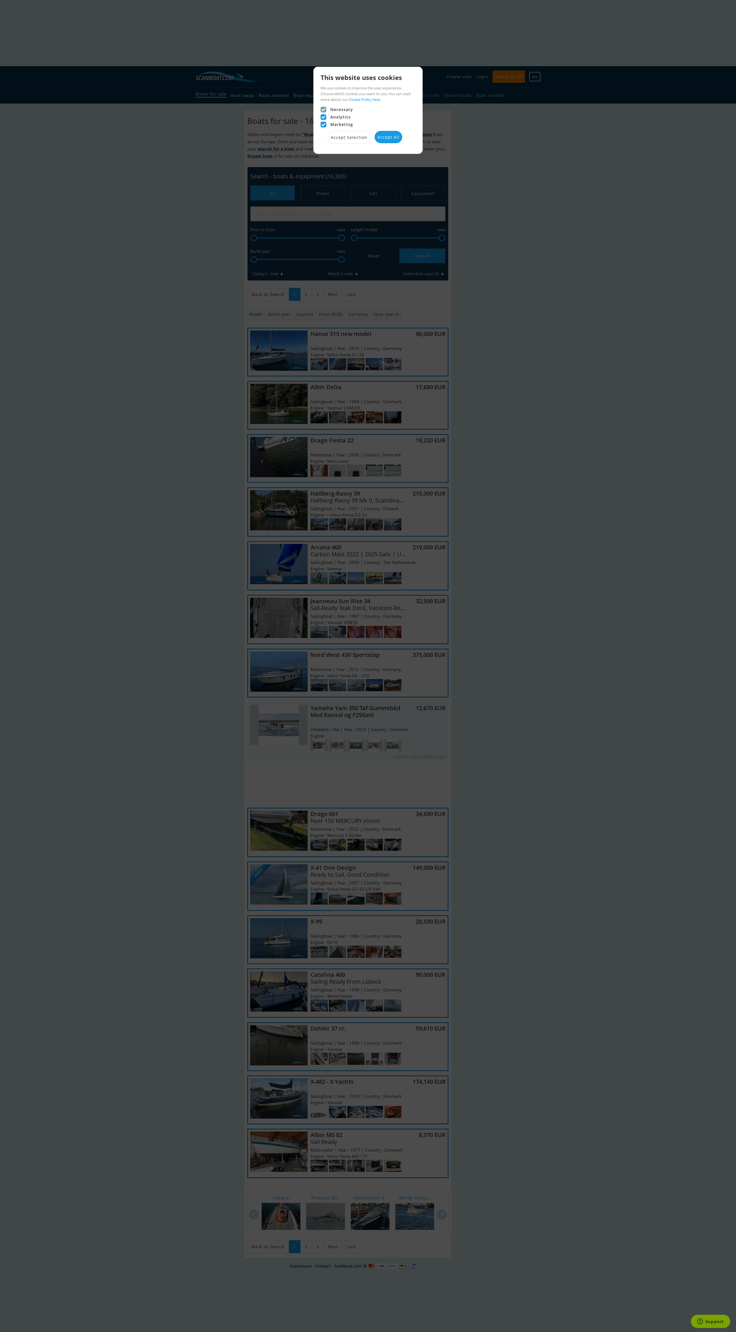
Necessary (341, 109)
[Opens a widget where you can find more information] (710, 1322)
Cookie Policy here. (365, 99)
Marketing (341, 124)
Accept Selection (349, 137)
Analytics (340, 117)
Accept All (388, 137)
